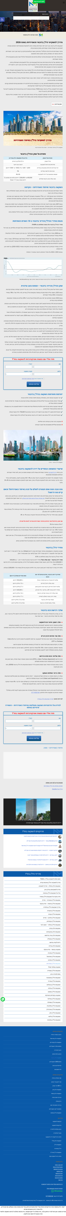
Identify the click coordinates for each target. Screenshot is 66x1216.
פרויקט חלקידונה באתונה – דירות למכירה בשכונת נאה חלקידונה (41, 864)
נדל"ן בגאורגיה (57, 1148)
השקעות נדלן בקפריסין (55, 1042)
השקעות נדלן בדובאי (56, 1058)
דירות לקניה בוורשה (54, 942)
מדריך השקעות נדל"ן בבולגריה (51, 907)
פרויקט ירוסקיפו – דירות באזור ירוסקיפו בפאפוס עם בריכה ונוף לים (40, 850)
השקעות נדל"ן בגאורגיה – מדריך (51, 900)
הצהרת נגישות (59, 1173)
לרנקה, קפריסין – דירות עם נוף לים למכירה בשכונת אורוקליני (42, 860)
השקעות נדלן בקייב (54, 928)
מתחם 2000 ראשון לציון (55, 1062)
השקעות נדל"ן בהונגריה (53, 911)
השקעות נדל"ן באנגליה (53, 939)
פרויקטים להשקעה (56, 1125)
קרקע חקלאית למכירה (55, 1129)
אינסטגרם (44, 1184)
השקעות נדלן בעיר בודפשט (52, 935)
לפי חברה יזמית (59, 1165)
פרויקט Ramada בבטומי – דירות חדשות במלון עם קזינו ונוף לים (42, 841)
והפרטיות (24, 379)
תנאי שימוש (60, 1171)
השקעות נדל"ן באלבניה (53, 1020)
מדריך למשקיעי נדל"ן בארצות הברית (50, 883)
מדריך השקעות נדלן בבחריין (45, 699)
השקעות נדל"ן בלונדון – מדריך (51, 918)
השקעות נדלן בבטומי (56, 1093)
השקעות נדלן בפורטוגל (55, 1038)
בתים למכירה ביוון (55, 974)
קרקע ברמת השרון (56, 1054)
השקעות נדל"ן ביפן (55, 1013)
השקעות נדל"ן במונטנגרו (53, 978)
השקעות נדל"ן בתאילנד (53, 1002)
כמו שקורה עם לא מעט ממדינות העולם (33, 498)
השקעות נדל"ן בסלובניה (53, 1006)
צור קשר (60, 1180)
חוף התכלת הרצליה (56, 1078)
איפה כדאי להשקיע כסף (55, 1156)
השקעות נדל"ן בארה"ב (55, 1152)
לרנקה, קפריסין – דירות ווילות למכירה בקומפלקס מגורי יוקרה (42, 855)
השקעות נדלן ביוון (57, 1090)
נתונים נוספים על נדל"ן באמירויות (53, 786)
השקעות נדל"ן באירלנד (53, 999)
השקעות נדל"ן (57, 1145)
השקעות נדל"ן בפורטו (54, 960)
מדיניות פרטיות (59, 1176)
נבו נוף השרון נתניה (56, 1097)
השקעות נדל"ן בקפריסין (53, 921)
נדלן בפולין (58, 1101)
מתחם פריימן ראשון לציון (55, 1109)
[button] (2, 19)
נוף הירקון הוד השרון (56, 1082)
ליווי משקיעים (57, 1069)
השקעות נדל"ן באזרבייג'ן (53, 1009)
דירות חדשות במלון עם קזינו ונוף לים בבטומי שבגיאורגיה (43, 823)
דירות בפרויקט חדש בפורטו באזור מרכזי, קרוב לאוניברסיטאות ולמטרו (40, 836)
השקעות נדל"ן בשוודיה (53, 971)
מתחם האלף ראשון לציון (55, 1046)
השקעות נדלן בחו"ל (56, 1141)
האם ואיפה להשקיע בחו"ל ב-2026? (50, 879)
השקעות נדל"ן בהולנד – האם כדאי (50, 925)
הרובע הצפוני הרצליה (56, 1035)
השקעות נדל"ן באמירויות (53, 964)
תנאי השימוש (30, 379)
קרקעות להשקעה (57, 1121)
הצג (53, 104)
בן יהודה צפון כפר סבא (55, 1105)
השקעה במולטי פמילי (54, 967)
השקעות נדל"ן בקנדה (54, 914)
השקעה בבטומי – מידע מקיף (52, 949)
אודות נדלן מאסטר (58, 1169)
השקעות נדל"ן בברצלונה (53, 985)
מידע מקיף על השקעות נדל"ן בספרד (50, 897)
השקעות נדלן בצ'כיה (54, 946)
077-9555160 (35, 693)
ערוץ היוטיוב (50, 1184)
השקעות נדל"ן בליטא (54, 1016)
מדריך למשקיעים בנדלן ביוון (52, 890)
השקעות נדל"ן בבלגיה (54, 988)
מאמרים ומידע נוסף (58, 1167)
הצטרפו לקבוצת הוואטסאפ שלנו (55, 1188)
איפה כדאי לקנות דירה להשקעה (53, 1137)
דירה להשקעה (53, 472)
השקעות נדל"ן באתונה (54, 992)
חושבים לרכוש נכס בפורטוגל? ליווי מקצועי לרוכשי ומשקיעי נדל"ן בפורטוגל (39, 846)
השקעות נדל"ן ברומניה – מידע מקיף (50, 904)
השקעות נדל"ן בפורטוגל (53, 957)
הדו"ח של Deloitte (57, 789)
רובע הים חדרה (57, 1050)
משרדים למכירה (57, 1133)
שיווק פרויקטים (59, 1178)
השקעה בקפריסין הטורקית (52, 995)
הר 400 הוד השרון (57, 1086)
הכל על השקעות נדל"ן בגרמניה (51, 893)
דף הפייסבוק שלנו (58, 1184)
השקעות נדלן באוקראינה (53, 932)
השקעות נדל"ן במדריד (54, 981)
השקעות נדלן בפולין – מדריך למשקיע (49, 886)
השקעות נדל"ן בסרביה (54, 953)
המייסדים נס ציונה (56, 1066)
